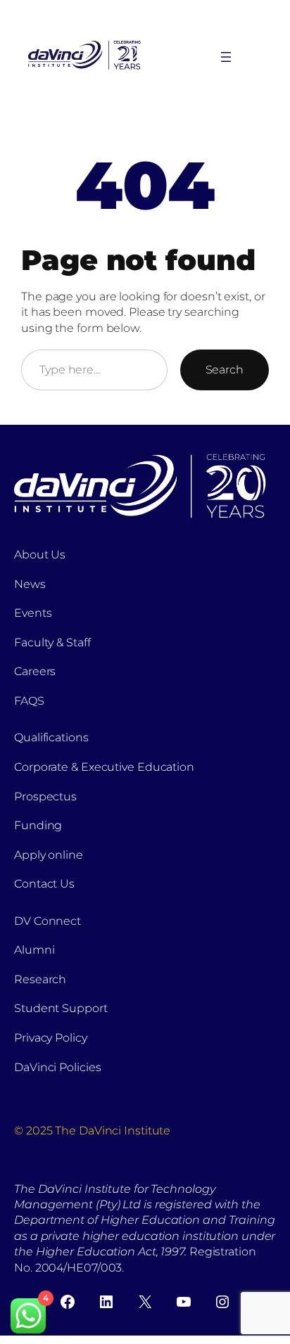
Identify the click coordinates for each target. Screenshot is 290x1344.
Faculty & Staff (52, 642)
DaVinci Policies (57, 1067)
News (30, 584)
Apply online (48, 855)
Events (32, 613)
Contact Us (44, 883)
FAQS (29, 701)
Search (225, 369)
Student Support (61, 1008)
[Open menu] (226, 57)
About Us (39, 554)
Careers (35, 671)
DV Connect (47, 921)
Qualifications (51, 737)
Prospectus (45, 796)
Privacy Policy (50, 1037)
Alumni (34, 949)
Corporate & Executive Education (104, 767)
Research (40, 979)
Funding (38, 825)
